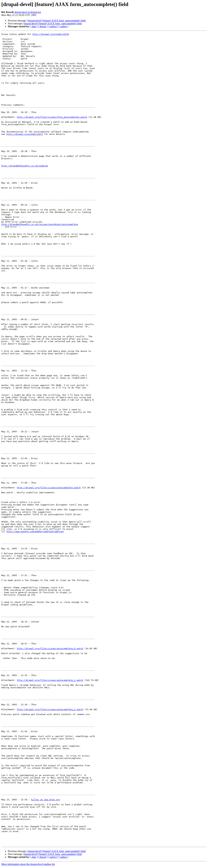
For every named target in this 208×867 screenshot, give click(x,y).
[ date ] (34, 26)
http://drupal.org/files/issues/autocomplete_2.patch (50, 709)
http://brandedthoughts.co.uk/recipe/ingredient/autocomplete (39, 224)
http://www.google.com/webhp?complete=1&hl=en (35, 531)
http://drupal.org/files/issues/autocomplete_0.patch (50, 648)
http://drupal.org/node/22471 (24, 134)
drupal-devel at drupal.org (27, 12)
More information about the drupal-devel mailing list (28, 864)
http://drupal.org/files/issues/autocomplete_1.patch (50, 680)
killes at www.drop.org (45, 799)
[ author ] (63, 26)
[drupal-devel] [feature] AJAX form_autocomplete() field (56, 20)
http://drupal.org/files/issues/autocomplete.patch (49, 487)
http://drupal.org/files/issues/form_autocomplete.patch (52, 117)
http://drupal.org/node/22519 (50, 34)
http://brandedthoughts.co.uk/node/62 (24, 166)
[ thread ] (42, 26)
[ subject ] (53, 26)
